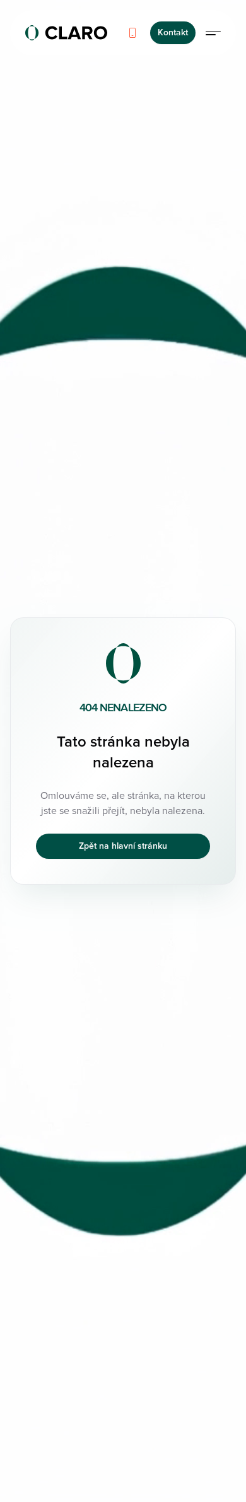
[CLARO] (66, 32)
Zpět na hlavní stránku (123, 846)
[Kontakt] (132, 32)
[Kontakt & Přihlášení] (213, 32)
